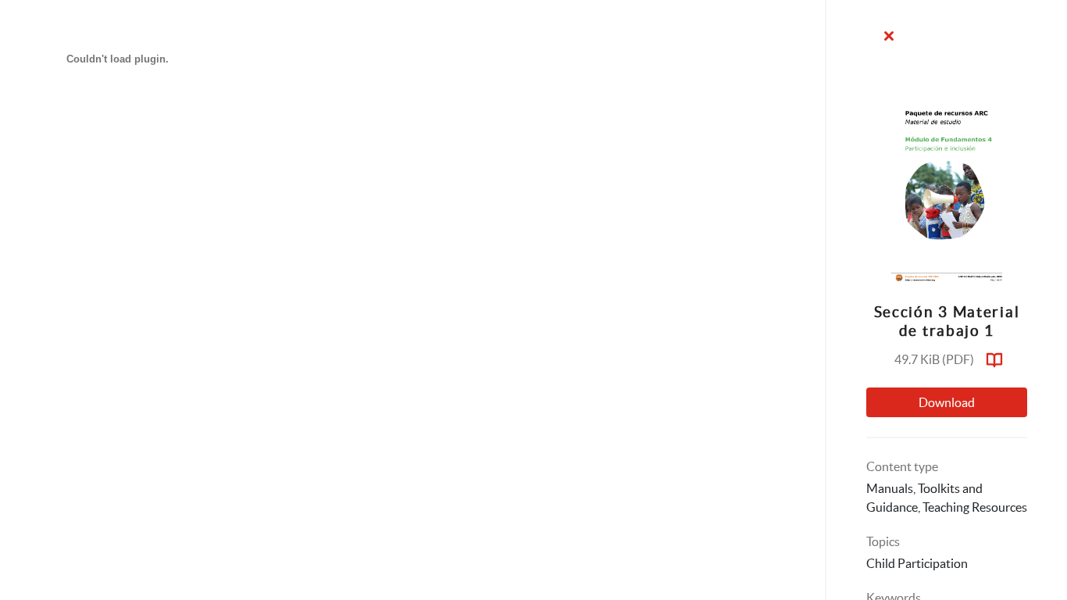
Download (947, 402)
